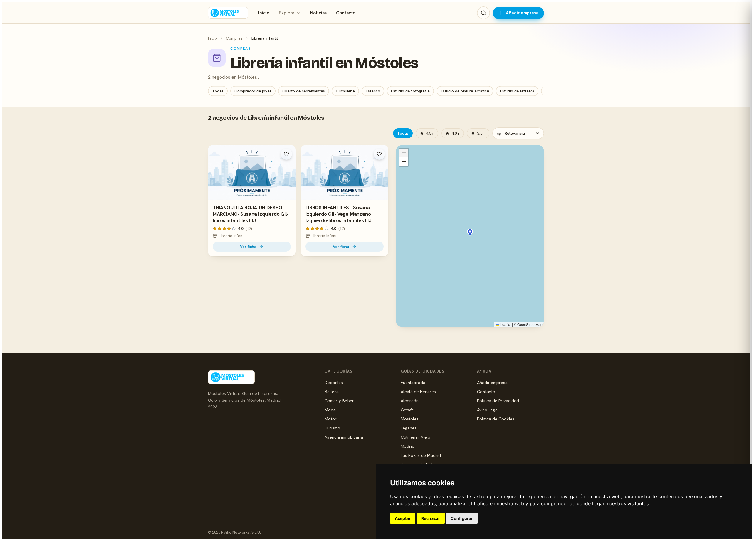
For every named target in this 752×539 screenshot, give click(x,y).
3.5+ (481, 133)
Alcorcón (410, 400)
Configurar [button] (462, 518)
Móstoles (410, 419)
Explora (286, 13)
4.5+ (430, 133)
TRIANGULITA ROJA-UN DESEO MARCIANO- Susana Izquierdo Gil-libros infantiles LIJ (251, 214)
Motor (331, 419)
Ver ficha (248, 246)
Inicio (263, 13)
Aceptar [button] (403, 518)
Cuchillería (345, 91)
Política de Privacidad (498, 400)
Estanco (373, 91)
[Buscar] (483, 12)
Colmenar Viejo (415, 437)
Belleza (332, 391)
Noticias (318, 13)
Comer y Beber (339, 400)
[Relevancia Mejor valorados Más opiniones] (518, 133)
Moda (330, 409)
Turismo (332, 428)
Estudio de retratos (517, 91)
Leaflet (505, 324)
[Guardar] (286, 154)
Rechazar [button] (430, 518)
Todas (218, 91)
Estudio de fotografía (410, 91)
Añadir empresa (522, 13)
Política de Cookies (495, 419)
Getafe (407, 409)
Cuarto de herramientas (303, 91)
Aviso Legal (488, 409)
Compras (234, 38)
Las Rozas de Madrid (421, 455)
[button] (470, 232)
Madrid (407, 446)
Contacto (345, 13)
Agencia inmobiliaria (344, 437)
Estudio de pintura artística (465, 91)
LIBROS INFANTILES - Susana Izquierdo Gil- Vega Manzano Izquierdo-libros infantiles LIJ (339, 214)
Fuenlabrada (413, 382)
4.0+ (455, 133)
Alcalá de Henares (418, 391)
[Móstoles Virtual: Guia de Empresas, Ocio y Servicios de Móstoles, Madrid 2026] (228, 13)
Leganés (409, 428)
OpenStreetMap (530, 324)
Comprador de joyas (252, 91)
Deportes (334, 382)
